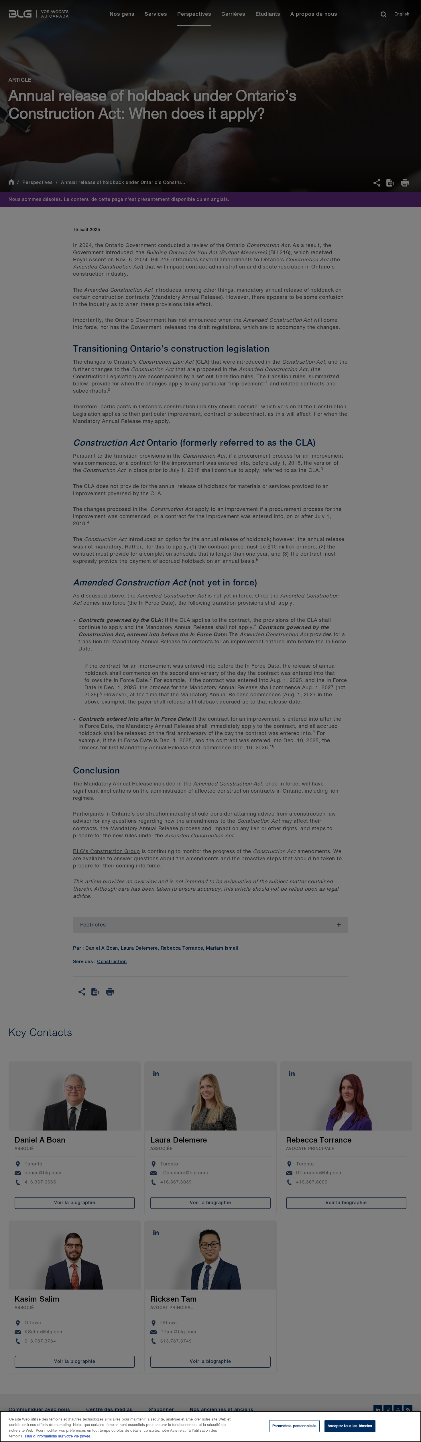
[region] (210, 1426)
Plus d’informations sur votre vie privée (57, 1436)
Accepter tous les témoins (350, 1426)
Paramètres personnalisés (294, 1426)
